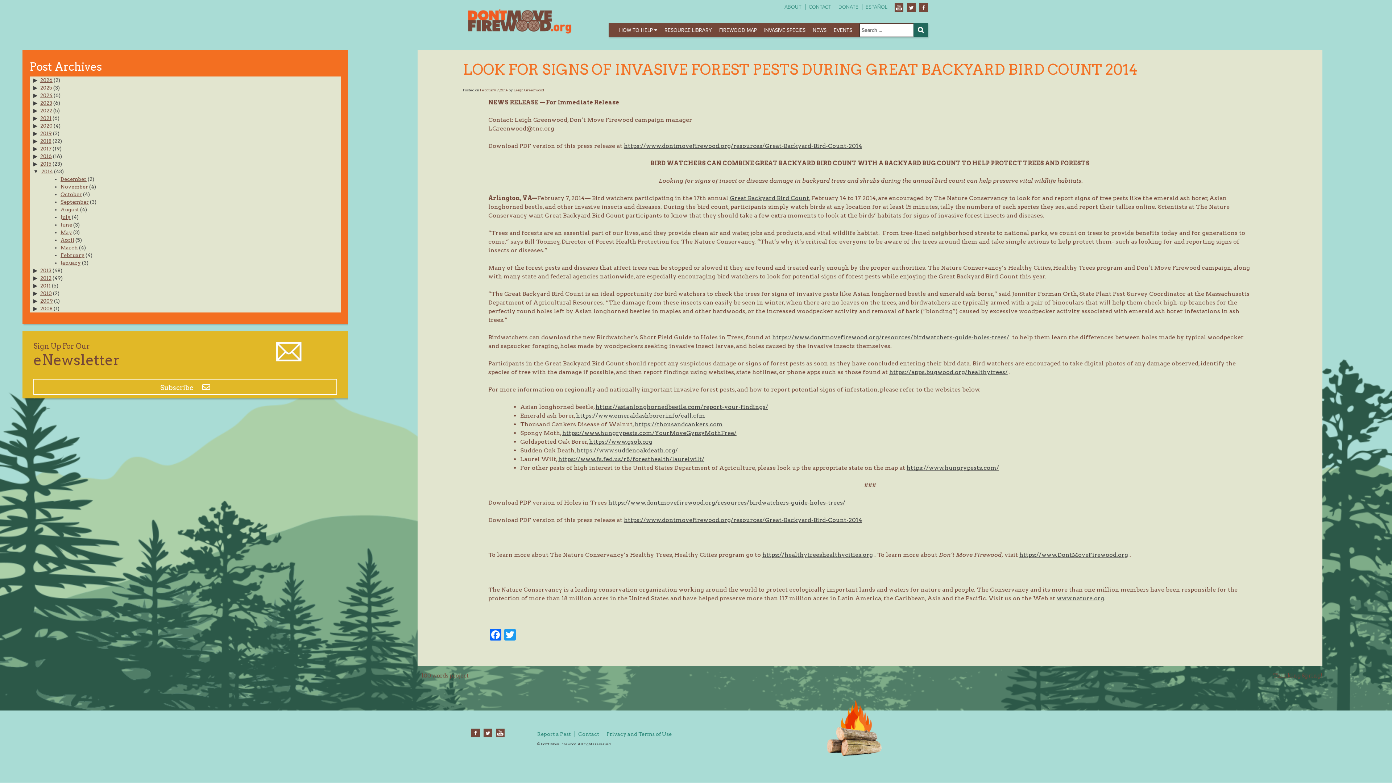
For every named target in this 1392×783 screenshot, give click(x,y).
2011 (45, 286)
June (66, 225)
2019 (46, 133)
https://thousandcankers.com (679, 424)
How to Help (636, 30)
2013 (45, 270)
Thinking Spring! (1297, 675)
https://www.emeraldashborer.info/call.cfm (640, 415)
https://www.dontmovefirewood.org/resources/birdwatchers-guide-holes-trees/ (890, 337)
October (71, 194)
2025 (46, 88)
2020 (46, 126)
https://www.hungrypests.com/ (953, 467)
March (69, 247)
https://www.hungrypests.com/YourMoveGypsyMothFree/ (649, 433)
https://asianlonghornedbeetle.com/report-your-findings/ (682, 406)
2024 (46, 95)
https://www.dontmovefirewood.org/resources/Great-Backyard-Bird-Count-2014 (743, 145)
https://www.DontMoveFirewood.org (1073, 554)
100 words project (445, 675)
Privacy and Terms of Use (639, 734)
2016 (46, 156)
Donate (848, 7)
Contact (820, 7)
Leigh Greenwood (529, 90)
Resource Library (688, 30)
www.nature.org (1080, 598)
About (792, 7)
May (66, 232)
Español (876, 7)
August (70, 209)
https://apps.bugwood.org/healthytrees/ (948, 372)
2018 (45, 141)
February (72, 255)
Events (843, 30)
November (74, 187)
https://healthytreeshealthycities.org (817, 554)
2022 (46, 110)
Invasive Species (784, 30)
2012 (45, 278)
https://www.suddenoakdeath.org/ (627, 450)
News (819, 30)
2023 (46, 103)
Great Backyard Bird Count (769, 198)
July (66, 217)
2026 (46, 80)
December (74, 179)
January (71, 263)
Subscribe (177, 388)
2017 (45, 149)
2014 (47, 171)
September (75, 202)
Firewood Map (738, 30)
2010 (46, 293)
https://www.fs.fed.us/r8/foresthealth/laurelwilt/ (631, 459)
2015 (45, 164)
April (67, 240)
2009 (46, 301)
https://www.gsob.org (620, 441)
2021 (45, 118)
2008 (46, 308)
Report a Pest (554, 734)
